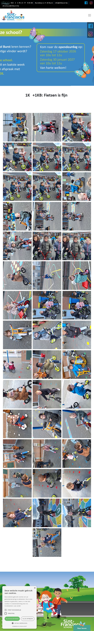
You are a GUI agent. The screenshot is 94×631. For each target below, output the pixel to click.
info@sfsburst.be (61, 3)
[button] (19, 623)
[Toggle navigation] (89, 15)
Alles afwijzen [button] (28, 618)
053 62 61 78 (15, 3)
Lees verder (17, 606)
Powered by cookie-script (19, 626)
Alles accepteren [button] (12, 618)
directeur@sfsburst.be (11, 6)
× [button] (35, 588)
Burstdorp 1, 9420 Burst (44, 3)
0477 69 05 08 (27, 3)
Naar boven (82, 628)
